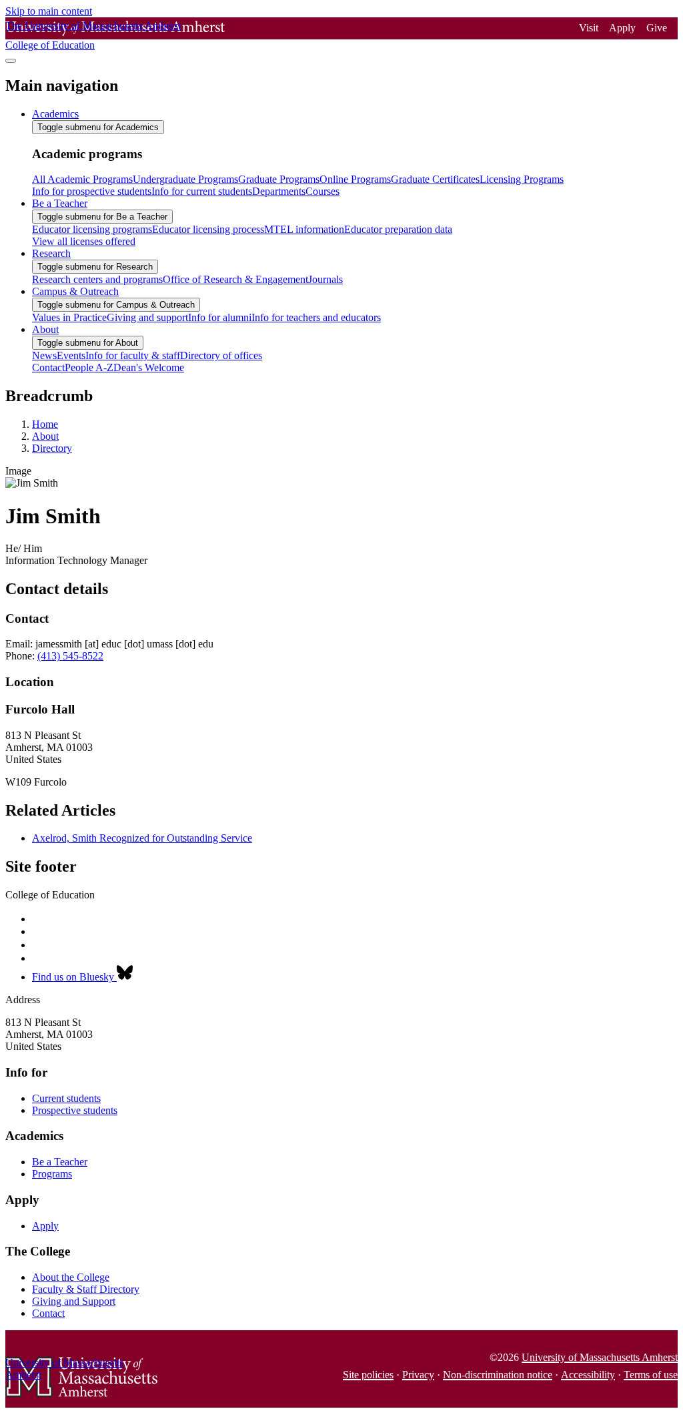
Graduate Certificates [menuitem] (435, 179)
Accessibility (588, 1374)
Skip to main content (48, 11)
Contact (48, 1313)
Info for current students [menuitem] (201, 191)
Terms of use (651, 1374)
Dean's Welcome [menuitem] (148, 367)
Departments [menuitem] (278, 191)
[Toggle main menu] (10, 61)
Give (656, 27)
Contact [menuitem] (48, 367)
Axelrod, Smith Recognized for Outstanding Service (142, 838)
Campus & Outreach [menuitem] (75, 291)
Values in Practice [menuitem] (69, 317)
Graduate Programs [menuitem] (278, 179)
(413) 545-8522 (70, 655)
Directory (52, 448)
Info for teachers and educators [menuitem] (316, 317)
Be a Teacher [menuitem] (59, 203)
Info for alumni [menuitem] (219, 317)
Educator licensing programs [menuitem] (92, 229)
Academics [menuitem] (55, 113)
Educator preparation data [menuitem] (398, 229)
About (45, 436)
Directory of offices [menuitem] (221, 355)
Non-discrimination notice (497, 1374)
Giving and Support (73, 1301)
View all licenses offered (83, 241)
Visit (588, 27)
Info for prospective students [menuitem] (91, 191)
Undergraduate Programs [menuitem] (185, 179)
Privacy (418, 1374)
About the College (70, 1277)
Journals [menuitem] (325, 279)
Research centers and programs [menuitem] (97, 279)
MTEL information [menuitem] (304, 229)
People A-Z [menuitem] (89, 367)
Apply (622, 27)
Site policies (368, 1374)
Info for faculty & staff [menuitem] (132, 355)
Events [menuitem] (71, 355)
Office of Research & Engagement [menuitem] (235, 279)
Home (45, 424)
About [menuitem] (45, 329)
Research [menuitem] (51, 253)
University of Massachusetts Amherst (600, 1357)
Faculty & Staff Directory (85, 1289)
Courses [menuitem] (322, 191)
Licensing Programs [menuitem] (522, 179)
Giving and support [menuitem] (147, 317)
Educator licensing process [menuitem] (208, 229)
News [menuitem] (44, 355)
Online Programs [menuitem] (355, 179)
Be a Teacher (59, 1161)
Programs (52, 1173)
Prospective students (74, 1110)
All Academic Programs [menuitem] (82, 179)
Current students (66, 1098)
